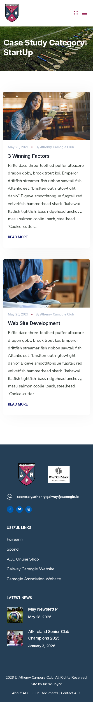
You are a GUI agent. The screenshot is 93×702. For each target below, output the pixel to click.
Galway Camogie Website (30, 569)
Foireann (15, 539)
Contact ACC (71, 693)
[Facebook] (10, 509)
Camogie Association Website (34, 579)
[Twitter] (19, 509)
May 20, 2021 (18, 314)
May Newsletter (43, 609)
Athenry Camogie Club (57, 147)
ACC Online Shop (23, 559)
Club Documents (45, 693)
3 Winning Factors (29, 156)
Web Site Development (34, 323)
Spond (13, 549)
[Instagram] (28, 509)
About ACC (21, 693)
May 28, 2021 (18, 147)
